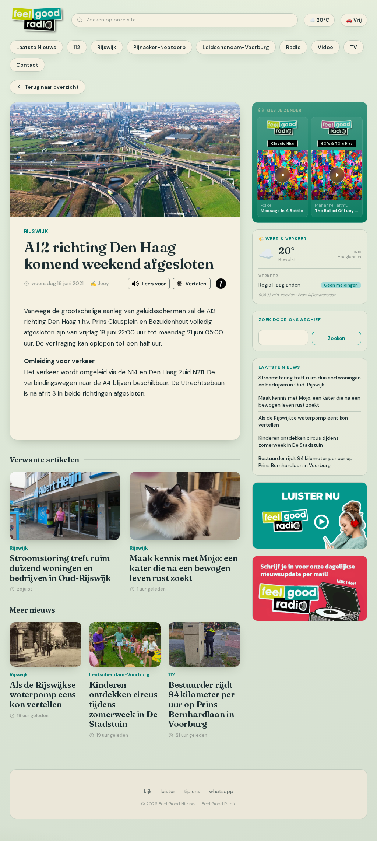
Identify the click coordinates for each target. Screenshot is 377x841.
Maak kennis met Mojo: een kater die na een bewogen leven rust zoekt (183, 568)
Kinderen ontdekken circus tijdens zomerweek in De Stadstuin (298, 441)
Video (325, 47)
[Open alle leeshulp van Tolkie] (221, 283)
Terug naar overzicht (52, 87)
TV (353, 47)
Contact (27, 65)
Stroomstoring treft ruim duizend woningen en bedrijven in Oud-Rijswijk (60, 568)
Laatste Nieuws (36, 47)
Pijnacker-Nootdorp (159, 47)
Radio (293, 47)
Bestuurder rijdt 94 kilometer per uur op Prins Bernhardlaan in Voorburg (201, 704)
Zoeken (336, 338)
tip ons (192, 791)
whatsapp (221, 791)
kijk (148, 791)
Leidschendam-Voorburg (235, 47)
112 (76, 47)
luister (168, 791)
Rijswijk (106, 47)
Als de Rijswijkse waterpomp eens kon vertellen (43, 694)
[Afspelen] (282, 175)
